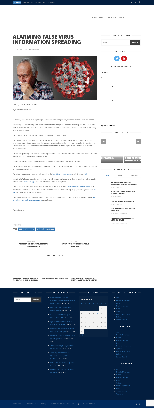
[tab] (107, 175)
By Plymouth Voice (116, 187)
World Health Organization (62, 174)
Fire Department (122, 306)
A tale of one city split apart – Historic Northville (39, 2)
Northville (126, 327)
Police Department (123, 314)
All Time (134, 175)
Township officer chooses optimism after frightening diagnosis (59, 355)
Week (107, 175)
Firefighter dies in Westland (122, 201)
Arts (117, 298)
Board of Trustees (123, 300)
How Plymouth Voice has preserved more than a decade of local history (62, 300)
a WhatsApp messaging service (79, 187)
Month (120, 175)
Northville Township (123, 346)
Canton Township (126, 292)
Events (118, 303)
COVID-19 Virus (29, 229)
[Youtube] (135, 2)
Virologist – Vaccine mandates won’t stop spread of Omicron (25, 279)
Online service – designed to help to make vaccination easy (84, 279)
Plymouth (17, 225)
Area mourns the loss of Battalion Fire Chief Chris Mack (124, 183)
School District (121, 320)
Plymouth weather (108, 125)
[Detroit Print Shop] (121, 236)
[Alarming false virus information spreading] (55, 78)
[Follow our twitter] (117, 58)
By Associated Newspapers (119, 213)
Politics (118, 317)
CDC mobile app (28, 182)
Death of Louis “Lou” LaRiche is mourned (123, 210)
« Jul (81, 335)
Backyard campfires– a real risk (55, 278)
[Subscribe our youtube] (124, 58)
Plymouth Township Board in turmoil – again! (123, 193)
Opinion (119, 311)
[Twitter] (131, 2)
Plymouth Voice (21, 49)
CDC (85, 174)
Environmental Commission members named (122, 219)
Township (119, 394)
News (118, 309)
